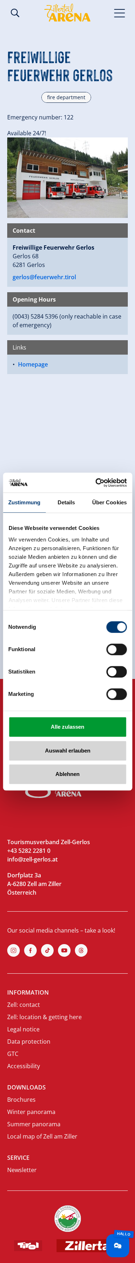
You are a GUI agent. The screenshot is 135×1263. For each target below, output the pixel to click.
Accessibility (23, 1066)
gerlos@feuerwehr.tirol (44, 277)
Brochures (21, 1100)
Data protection (28, 1041)
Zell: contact (23, 1005)
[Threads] (81, 950)
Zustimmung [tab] (24, 502)
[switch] (116, 649)
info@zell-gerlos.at (32, 859)
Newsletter (22, 1170)
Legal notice (23, 1029)
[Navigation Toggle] (120, 12)
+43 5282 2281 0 (28, 851)
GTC (12, 1054)
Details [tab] (66, 502)
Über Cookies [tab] (109, 502)
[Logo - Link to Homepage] (67, 13)
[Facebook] (30, 950)
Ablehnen (67, 774)
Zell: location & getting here (44, 1017)
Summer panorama (33, 1124)
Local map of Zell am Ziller (42, 1136)
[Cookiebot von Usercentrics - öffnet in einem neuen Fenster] (96, 482)
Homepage (33, 364)
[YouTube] (64, 950)
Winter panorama (31, 1112)
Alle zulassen (67, 727)
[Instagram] (13, 950)
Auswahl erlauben (67, 750)
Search (15, 13)
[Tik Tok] (47, 950)
